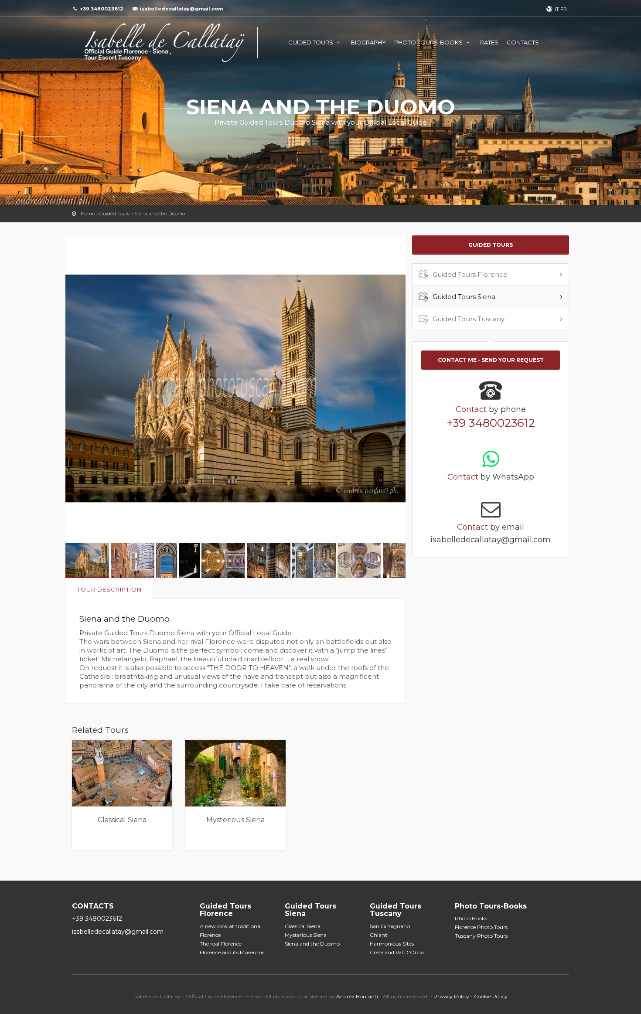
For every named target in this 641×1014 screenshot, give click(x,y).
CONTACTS (93, 906)
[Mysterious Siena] (235, 773)
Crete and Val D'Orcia (397, 952)
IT (557, 9)
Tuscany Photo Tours (481, 935)
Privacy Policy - (453, 996)
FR (563, 9)
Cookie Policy (491, 996)
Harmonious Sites (392, 943)
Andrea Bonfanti (357, 996)
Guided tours (311, 42)
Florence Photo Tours (481, 927)
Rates (489, 42)
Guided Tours (114, 214)
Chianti (379, 935)
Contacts (523, 42)
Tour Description (109, 589)
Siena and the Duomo (159, 214)
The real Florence (221, 943)
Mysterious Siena (235, 820)
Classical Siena (122, 820)
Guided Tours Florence (470, 274)
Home (88, 214)
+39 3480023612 (491, 423)
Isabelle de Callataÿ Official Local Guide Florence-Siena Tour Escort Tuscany (165, 42)
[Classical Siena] (122, 773)
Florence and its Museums (232, 952)
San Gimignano (390, 926)
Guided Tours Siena (464, 297)
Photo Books (471, 918)
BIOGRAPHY (368, 42)
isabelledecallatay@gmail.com (181, 9)
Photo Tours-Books (429, 42)
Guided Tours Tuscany (469, 319)
